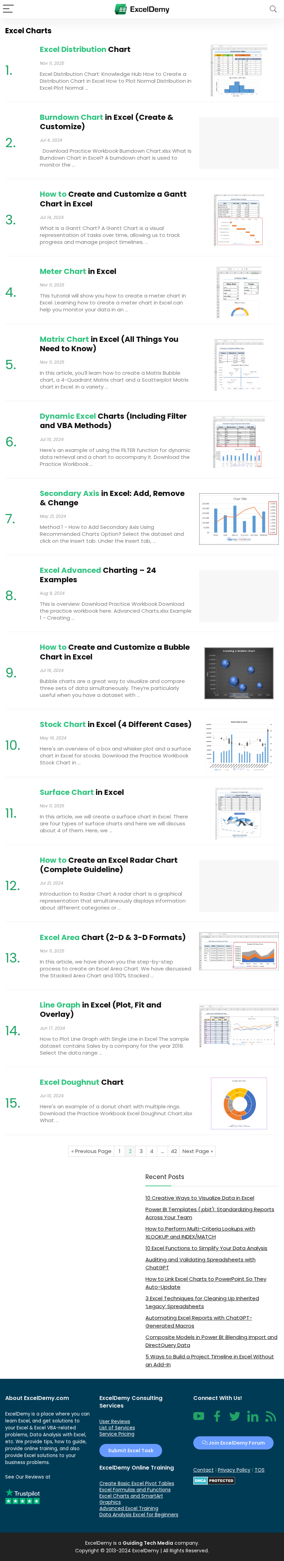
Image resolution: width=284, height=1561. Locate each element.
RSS (269, 1420)
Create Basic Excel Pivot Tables (136, 1483)
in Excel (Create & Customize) (107, 122)
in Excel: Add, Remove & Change (112, 498)
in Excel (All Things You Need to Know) (109, 344)
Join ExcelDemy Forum (236, 1442)
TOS (260, 1469)
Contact (203, 1469)
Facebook (216, 1420)
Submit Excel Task (130, 1450)
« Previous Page (91, 1151)
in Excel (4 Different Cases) (116, 724)
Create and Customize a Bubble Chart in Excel (115, 652)
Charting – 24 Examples (98, 575)
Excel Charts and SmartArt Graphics (131, 1499)
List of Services (117, 1427)
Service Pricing (116, 1433)
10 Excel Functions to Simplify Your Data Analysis (206, 1248)
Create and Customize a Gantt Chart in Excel (113, 199)
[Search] (273, 9)
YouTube (198, 1420)
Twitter (234, 1420)
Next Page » (198, 1151)
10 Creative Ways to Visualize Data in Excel (199, 1197)
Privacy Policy (234, 1469)
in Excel (78, 271)
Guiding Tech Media (148, 1543)
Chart (85, 49)
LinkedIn (252, 1420)
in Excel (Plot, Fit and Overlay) (100, 1010)
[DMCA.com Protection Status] (214, 1479)
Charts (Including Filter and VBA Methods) (113, 421)
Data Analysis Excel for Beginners (138, 1514)
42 (174, 1151)
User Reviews (114, 1421)
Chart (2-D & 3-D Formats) (113, 937)
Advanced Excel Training (128, 1508)
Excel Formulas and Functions (135, 1489)
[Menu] (8, 9)
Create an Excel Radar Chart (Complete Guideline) (109, 865)
